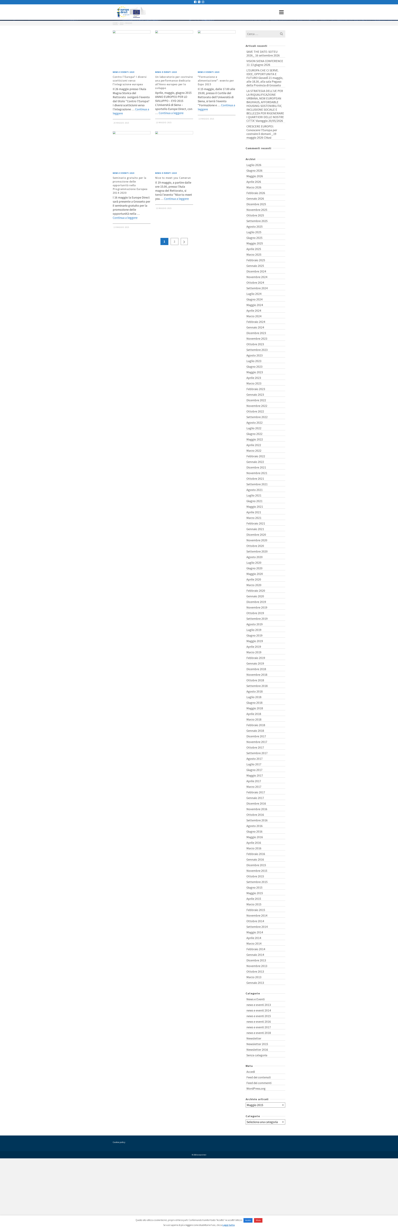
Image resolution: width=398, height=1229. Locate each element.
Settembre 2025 (257, 221)
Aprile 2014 (253, 938)
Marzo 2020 (253, 585)
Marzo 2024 (253, 316)
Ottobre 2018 (255, 680)
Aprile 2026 (253, 182)
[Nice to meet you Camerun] (174, 150)
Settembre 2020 (257, 551)
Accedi (250, 1072)
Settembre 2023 (257, 350)
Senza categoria (256, 1055)
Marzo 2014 (253, 943)
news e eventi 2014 (258, 1010)
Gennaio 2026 (255, 198)
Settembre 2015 (257, 882)
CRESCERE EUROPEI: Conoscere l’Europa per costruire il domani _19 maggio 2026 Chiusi (261, 131)
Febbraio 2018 (255, 725)
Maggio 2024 (254, 305)
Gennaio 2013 (255, 983)
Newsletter (253, 1038)
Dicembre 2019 (256, 602)
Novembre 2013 (256, 966)
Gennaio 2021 (255, 529)
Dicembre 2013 (256, 960)
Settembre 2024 (257, 288)
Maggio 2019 (254, 641)
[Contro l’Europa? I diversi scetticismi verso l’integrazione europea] (131, 49)
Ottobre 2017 (255, 747)
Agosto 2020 (254, 557)
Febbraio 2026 (255, 193)
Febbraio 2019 (255, 658)
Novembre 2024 (256, 277)
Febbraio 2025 (255, 260)
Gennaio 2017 (255, 798)
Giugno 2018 (254, 703)
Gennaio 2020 (255, 596)
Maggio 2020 (254, 574)
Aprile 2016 (253, 843)
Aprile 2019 (253, 646)
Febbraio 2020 (255, 590)
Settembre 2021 (257, 484)
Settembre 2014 (257, 927)
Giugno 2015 (254, 887)
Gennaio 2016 (255, 859)
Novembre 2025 (256, 210)
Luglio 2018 (253, 697)
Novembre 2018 (256, 675)
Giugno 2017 (254, 770)
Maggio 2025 (254, 243)
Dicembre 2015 (256, 865)
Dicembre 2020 (256, 534)
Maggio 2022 (254, 439)
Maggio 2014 (254, 932)
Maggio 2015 (254, 893)
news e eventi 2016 (258, 1021)
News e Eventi (255, 999)
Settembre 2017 (257, 753)
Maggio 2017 (254, 775)
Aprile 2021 (253, 512)
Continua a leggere (171, 113)
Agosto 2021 (254, 490)
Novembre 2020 (256, 540)
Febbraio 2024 (255, 322)
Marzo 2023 (253, 383)
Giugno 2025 (254, 238)
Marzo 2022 (253, 450)
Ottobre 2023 (255, 344)
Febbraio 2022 (255, 456)
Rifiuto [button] (258, 1220)
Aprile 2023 (253, 378)
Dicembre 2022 (256, 400)
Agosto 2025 (254, 226)
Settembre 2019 (257, 618)
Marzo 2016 (253, 848)
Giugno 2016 (254, 831)
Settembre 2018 (257, 686)
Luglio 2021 (253, 495)
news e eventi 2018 (258, 1033)
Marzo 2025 (253, 254)
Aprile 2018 (253, 714)
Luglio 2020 (253, 562)
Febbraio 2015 (255, 910)
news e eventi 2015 (123, 72)
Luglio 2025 (253, 232)
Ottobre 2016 (255, 815)
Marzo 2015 (253, 904)
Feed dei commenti (258, 1083)
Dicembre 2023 (256, 333)
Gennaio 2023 (255, 394)
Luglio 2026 (253, 165)
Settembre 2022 (257, 417)
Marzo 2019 (253, 652)
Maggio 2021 (254, 506)
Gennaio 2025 (255, 266)
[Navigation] (281, 12)
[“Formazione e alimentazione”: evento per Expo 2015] (217, 49)
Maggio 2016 (254, 837)
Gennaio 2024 (255, 327)
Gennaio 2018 (255, 731)
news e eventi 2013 (258, 1005)
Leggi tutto (228, 1225)
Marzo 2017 (253, 787)
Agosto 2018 (254, 691)
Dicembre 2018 (256, 669)
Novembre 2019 (256, 607)
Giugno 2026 (254, 170)
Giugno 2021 (254, 501)
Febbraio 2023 (255, 389)
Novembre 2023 (256, 338)
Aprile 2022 (253, 445)
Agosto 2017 (254, 759)
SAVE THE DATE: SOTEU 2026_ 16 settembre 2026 (263, 53)
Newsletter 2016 (257, 1049)
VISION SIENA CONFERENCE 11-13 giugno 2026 (264, 63)
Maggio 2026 (254, 176)
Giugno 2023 (254, 366)
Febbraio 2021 (255, 523)
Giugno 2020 (254, 568)
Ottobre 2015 (255, 876)
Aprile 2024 (253, 310)
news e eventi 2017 (258, 1027)
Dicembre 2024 (256, 271)
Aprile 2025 (253, 249)
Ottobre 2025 (255, 215)
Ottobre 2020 (255, 546)
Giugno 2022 (254, 434)
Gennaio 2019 (255, 663)
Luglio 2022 (253, 428)
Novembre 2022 (256, 406)
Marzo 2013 (253, 977)
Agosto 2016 (254, 826)
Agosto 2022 (254, 422)
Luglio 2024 (253, 294)
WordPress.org (256, 1088)
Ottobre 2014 (255, 921)
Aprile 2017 (253, 781)
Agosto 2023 (254, 355)
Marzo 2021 (253, 518)
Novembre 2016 (256, 809)
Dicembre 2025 (256, 204)
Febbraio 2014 (255, 949)
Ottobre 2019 (255, 613)
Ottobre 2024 (255, 282)
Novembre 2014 (256, 915)
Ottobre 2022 (255, 411)
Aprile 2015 (253, 899)
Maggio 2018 (254, 708)
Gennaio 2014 (255, 955)
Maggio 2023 (254, 372)
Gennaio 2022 (255, 462)
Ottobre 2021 (255, 478)
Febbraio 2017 (255, 792)
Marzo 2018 (253, 719)
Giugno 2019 (254, 635)
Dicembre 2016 (256, 803)
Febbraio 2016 (255, 854)
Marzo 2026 (253, 187)
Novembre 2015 (256, 871)
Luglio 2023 (253, 361)
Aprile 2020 (253, 579)
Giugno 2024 (254, 299)
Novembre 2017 (256, 742)
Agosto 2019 (254, 624)
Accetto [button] (248, 1220)
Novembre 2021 (256, 473)
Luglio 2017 (253, 764)
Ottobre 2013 (255, 971)
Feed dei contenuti (258, 1077)
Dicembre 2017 (256, 736)
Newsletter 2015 (257, 1044)
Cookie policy (119, 1142)
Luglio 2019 (253, 630)
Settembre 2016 (257, 820)
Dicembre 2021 (256, 467)
